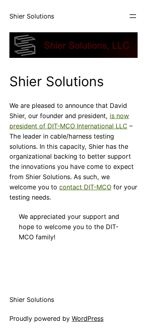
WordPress (87, 318)
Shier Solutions (31, 16)
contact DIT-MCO (85, 187)
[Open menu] (133, 16)
